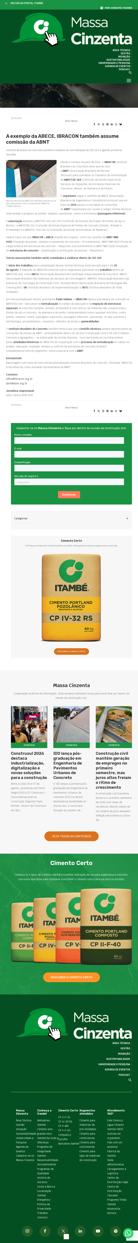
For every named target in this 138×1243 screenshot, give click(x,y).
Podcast (124, 69)
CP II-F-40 (64, 1130)
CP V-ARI (63, 1126)
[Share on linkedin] (112, 124)
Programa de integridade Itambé (44, 1151)
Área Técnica (121, 50)
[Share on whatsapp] (116, 124)
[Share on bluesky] (120, 124)
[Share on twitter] (99, 124)
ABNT (67, 209)
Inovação (124, 56)
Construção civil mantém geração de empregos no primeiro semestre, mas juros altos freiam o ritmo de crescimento (113, 770)
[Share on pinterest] (107, 124)
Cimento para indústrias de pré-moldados (87, 1125)
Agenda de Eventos (117, 66)
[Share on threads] (103, 124)
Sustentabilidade (118, 59)
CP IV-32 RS (65, 1121)
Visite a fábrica (46, 1186)
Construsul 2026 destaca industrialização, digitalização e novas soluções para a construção (29, 765)
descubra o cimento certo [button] (71, 977)
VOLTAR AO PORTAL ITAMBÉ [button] (26, 3)
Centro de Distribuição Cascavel (114, 1191)
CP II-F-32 (64, 1117)
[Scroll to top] (66, 1236)
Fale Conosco (115, 1120)
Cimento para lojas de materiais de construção (89, 1156)
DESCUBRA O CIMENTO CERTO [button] (71, 651)
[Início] (118, 8)
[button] (6, 3)
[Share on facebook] (94, 124)
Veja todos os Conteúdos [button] (71, 836)
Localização (44, 1191)
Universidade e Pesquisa (114, 63)
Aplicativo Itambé (68, 1143)
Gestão (125, 53)
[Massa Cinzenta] (71, 30)
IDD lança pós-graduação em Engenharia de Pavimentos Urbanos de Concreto (67, 765)
